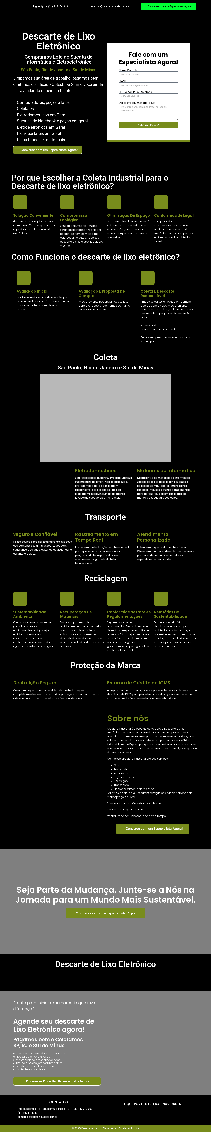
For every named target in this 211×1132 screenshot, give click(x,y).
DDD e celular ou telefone (135, 92)
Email (122, 81)
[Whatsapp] (166, 1113)
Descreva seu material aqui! (137, 103)
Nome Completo (129, 70)
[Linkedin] (157, 1113)
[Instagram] (148, 1113)
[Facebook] (139, 1113)
